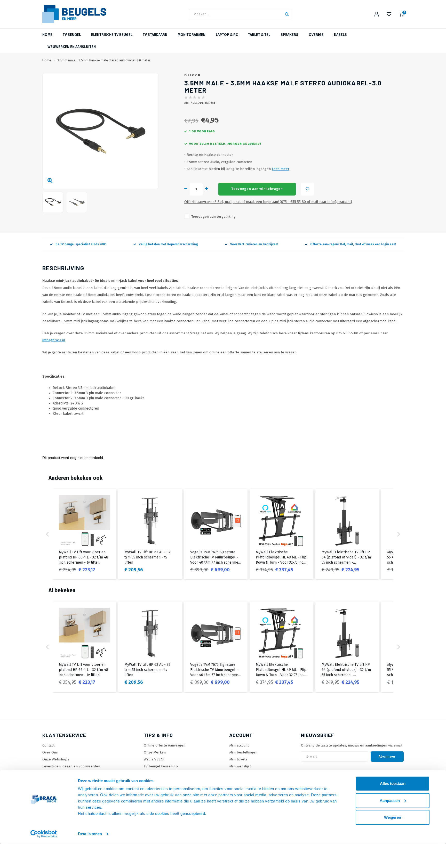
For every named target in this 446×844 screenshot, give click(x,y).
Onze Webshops (55, 759)
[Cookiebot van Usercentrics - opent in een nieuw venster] (43, 834)
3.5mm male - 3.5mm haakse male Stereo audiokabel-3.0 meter (103, 60)
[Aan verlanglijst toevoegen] (307, 189)
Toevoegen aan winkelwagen (257, 189)
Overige (316, 35)
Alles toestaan (392, 783)
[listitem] (84, 534)
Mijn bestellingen (243, 752)
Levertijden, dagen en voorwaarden (71, 766)
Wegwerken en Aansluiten (71, 47)
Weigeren (392, 817)
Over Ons (50, 752)
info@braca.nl (53, 340)
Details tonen (90, 834)
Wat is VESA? (154, 759)
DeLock (192, 75)
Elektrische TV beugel (111, 35)
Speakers (289, 35)
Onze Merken (155, 752)
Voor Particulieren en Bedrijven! (254, 244)
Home (47, 35)
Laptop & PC (227, 35)
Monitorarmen (191, 35)
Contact (48, 745)
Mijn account (239, 745)
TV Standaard (155, 35)
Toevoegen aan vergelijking (213, 216)
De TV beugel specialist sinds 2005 (81, 244)
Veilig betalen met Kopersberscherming (168, 244)
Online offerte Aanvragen (164, 745)
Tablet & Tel (259, 35)
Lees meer (280, 169)
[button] (47, 534)
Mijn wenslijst (240, 766)
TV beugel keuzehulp (161, 766)
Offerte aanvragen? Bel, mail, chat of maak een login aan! (353, 244)
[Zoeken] (287, 14)
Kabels (340, 35)
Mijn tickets (238, 759)
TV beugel (72, 35)
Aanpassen (390, 800)
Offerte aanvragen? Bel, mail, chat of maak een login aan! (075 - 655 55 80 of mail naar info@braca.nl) (268, 202)
